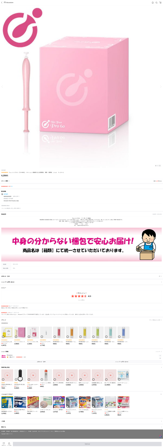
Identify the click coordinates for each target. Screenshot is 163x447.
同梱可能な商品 (5, 367)
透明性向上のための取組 (60, 431)
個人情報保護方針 (14, 431)
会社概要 (3, 431)
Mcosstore (9, 2)
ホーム (52, 431)
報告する (3, 427)
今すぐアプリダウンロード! (44, 431)
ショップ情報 (80, 351)
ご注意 (3, 421)
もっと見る (81, 300)
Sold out (87, 444)
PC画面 (29, 431)
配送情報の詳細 (5, 205)
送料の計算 (15, 196)
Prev (3, 87)
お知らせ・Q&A (80, 276)
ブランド (80, 320)
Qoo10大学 (34, 431)
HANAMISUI (4, 172)
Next (159, 87)
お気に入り (4, 445)
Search (156, 3)
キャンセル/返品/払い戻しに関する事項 (10, 208)
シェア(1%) (9, 445)
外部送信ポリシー (23, 431)
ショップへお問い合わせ (82, 282)
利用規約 (8, 431)
